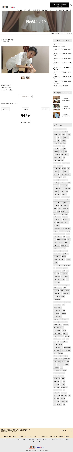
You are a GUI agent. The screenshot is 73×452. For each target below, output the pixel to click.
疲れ (60, 216)
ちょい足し (67, 336)
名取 (65, 148)
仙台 (58, 137)
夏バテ (55, 282)
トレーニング (56, 401)
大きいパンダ (60, 199)
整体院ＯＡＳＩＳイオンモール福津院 (62, 59)
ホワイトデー (67, 188)
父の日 (69, 239)
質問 (68, 361)
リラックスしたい (57, 256)
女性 (54, 398)
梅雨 (64, 390)
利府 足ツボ (61, 373)
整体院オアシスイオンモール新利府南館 (61, 285)
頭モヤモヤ (61, 242)
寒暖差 (66, 214)
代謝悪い (62, 290)
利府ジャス (64, 194)
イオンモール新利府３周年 (63, 208)
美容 (54, 404)
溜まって (62, 384)
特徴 (58, 341)
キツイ (55, 390)
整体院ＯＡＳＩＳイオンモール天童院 (62, 77)
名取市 (66, 131)
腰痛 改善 (55, 353)
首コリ (61, 171)
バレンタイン (67, 174)
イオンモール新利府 (64, 321)
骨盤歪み (55, 259)
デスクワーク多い (64, 276)
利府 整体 (56, 182)
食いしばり (67, 242)
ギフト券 (61, 191)
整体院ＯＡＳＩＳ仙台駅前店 (61, 86)
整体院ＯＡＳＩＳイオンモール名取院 (62, 64)
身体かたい (65, 333)
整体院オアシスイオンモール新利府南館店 (62, 265)
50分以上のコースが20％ (58, 327)
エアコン (64, 330)
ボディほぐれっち (57, 163)
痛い (54, 364)
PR (59, 251)
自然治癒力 (56, 180)
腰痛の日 (55, 214)
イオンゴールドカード (58, 253)
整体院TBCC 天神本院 (59, 46)
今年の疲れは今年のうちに (59, 302)
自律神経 (55, 216)
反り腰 (60, 324)
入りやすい (56, 321)
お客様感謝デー (57, 197)
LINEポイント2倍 (64, 185)
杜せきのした (59, 165)
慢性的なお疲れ (60, 222)
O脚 (67, 270)
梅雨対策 (64, 256)
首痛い (55, 304)
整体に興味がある (57, 299)
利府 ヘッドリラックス (58, 375)
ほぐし (59, 194)
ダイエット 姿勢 (57, 361)
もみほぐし (63, 140)
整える (67, 211)
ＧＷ (66, 216)
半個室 (55, 199)
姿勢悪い (63, 378)
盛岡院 (61, 151)
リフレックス (56, 148)
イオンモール (60, 131)
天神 (62, 395)
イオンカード (64, 251)
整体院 (63, 146)
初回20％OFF (65, 324)
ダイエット (59, 404)
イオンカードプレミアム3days (60, 248)
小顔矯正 (55, 358)
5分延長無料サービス (58, 319)
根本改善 (66, 341)
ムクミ (68, 236)
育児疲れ (55, 233)
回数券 (55, 236)
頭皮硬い (55, 242)
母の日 (60, 231)
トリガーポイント (57, 270)
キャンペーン (58, 268)
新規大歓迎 (66, 253)
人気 (69, 395)
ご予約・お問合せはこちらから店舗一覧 (59, 5)
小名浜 (66, 191)
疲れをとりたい (57, 276)
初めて (63, 339)
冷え (54, 239)
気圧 (59, 245)
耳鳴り (55, 395)
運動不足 (55, 262)
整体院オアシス (57, 225)
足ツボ (55, 202)
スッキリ (64, 168)
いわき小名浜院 (57, 154)
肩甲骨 (55, 336)
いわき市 (68, 134)
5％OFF (55, 208)
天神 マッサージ (67, 347)
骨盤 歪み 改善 (67, 358)
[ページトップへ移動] (70, 430)
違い (61, 341)
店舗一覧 (67, 364)
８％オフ (59, 236)
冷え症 (63, 270)
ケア (59, 395)
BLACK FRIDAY (66, 293)
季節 (64, 381)
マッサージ (66, 137)
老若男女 (62, 401)
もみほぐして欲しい (57, 333)
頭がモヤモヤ (64, 392)
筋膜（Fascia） (57, 387)
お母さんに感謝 (62, 233)
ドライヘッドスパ (57, 339)
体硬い (63, 304)
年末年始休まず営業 (57, 307)
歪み (61, 273)
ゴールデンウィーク (57, 219)
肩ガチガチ (68, 302)
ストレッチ (60, 202)
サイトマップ (36, 441)
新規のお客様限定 (64, 245)
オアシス (55, 373)
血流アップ (66, 171)
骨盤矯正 (66, 154)
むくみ (62, 174)
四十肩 (64, 287)
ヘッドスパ (56, 143)
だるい (55, 279)
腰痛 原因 (61, 353)
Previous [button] (2, 59)
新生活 (62, 211)
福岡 (64, 404)
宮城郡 (63, 134)
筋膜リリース (56, 205)
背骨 (58, 273)
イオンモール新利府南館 (58, 160)
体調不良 (55, 324)
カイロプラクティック (58, 129)
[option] (25, 59)
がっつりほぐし (66, 219)
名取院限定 (56, 191)
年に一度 (55, 251)
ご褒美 (68, 233)
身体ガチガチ (56, 313)
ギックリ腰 (61, 214)
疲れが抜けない (57, 378)
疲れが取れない (62, 259)
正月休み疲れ (63, 313)
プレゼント (67, 199)
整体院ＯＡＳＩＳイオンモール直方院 (9, 103)
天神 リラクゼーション (66, 350)
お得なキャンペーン (57, 310)
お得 (54, 211)
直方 (61, 148)
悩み (65, 143)
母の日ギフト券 (67, 231)
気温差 (55, 245)
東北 (61, 137)
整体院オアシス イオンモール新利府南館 (62, 228)
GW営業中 (56, 231)
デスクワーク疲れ (57, 330)
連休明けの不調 (64, 387)
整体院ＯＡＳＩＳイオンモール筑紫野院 (62, 54)
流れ (67, 339)
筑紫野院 (59, 177)
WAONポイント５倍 (65, 197)
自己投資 (61, 180)
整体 (66, 395)
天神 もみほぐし (57, 350)
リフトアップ (56, 290)
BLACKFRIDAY (60, 336)
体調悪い (55, 287)
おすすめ (55, 344)
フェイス (66, 222)
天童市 (65, 129)
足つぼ (61, 143)
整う (64, 236)
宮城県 (60, 157)
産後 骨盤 (63, 361)
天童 (61, 367)
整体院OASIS (66, 319)
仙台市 (58, 211)
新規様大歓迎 (56, 381)
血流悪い (67, 290)
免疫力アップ (56, 174)
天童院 (65, 151)
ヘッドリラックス (57, 168)
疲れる (60, 287)
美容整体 (55, 157)
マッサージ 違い (60, 364)
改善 (67, 356)
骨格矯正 (60, 358)
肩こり (55, 131)
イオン (58, 140)
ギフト (55, 177)
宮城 (63, 216)
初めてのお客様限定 (57, 316)
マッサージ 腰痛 (57, 356)
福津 (54, 140)
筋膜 (66, 401)
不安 (54, 341)
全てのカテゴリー (58, 44)
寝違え (59, 304)
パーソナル (63, 398)
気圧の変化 (56, 171)
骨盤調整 (55, 134)
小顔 (61, 205)
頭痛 (68, 168)
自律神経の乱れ (57, 392)
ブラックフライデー (57, 293)
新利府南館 (56, 151)
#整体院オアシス (25, 122)
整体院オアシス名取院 (61, 239)
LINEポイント (56, 185)
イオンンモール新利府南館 (59, 296)
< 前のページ (5, 109)
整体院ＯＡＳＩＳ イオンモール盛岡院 (62, 73)
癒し (54, 165)
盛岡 (60, 134)
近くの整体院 (56, 367)
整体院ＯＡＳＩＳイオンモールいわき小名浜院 (62, 82)
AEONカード (66, 205)
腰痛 (62, 154)
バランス (66, 273)
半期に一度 (65, 268)
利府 (64, 157)
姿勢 (58, 398)
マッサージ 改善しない (58, 347)
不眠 (54, 222)
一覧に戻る (25, 109)
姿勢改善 (61, 182)
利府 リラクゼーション (58, 188)
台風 (67, 279)
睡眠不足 (68, 259)
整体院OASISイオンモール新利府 (60, 370)
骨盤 (54, 273)
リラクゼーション (57, 146)
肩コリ (64, 177)
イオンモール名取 (65, 163)
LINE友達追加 (67, 182)
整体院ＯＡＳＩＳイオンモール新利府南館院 (62, 68)
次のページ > (45, 109)
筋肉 (59, 282)
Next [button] (48, 59)
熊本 (54, 137)
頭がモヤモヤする (61, 279)
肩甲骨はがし (66, 202)
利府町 (66, 180)
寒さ (64, 310)
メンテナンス (56, 384)
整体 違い (61, 344)
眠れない (59, 390)
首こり (63, 356)
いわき (55, 194)
